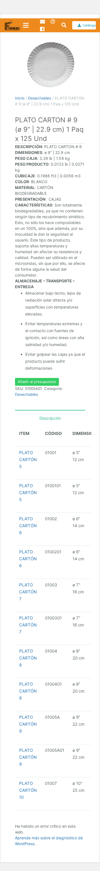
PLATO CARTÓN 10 (28, 790)
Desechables (39, 98)
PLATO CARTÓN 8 (28, 658)
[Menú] (26, 25)
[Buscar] (62, 25)
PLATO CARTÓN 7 (28, 591)
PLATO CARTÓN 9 (28, 724)
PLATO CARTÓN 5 (28, 459)
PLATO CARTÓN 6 (28, 525)
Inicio (19, 98)
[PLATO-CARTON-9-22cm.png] (50, 65)
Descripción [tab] (50, 418)
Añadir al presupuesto (37, 381)
